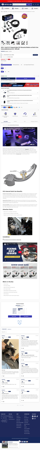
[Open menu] (38, 4)
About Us (25, 416)
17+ (5, 68)
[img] (3, 335)
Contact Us (18, 416)
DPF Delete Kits (11, 417)
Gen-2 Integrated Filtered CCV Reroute (29, 64)
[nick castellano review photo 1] (10, 354)
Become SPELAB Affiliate (19, 422)
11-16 (2, 68)
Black (2, 71)
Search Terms (18, 419)
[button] (3, 51)
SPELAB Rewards (18, 425)
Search (29, 4)
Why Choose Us (26, 417)
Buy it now (25, 78)
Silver (8, 71)
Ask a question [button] (26, 316)
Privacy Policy (26, 422)
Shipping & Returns (34, 121)
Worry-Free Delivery (27, 433)
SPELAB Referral (18, 427)
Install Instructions (26, 431)
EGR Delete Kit (11, 416)
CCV (21, 64)
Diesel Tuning (5, 11)
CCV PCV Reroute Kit (12, 419)
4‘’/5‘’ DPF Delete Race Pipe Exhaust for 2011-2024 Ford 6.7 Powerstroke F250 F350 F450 (19, 90)
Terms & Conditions (27, 428)
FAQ (24, 121)
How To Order (26, 419)
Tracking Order (18, 417)
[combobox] (22, 4)
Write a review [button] (14, 316)
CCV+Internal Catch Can (16, 64)
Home (2, 11)
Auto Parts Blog (26, 430)
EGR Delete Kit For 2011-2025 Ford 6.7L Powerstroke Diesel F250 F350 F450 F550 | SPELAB (19, 95)
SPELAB (15, 438)
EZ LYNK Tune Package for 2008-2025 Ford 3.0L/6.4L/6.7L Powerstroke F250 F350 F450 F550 (20, 100)
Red (5, 71)
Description (6, 121)
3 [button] (20, 405)
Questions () (9, 329)
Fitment (15, 121)
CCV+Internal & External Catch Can (6, 64)
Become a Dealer (18, 424)
